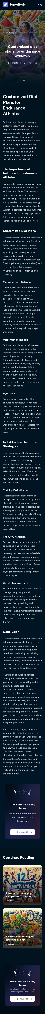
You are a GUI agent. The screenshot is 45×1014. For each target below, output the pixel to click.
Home (5, 33)
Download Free (24, 832)
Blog (40, 4)
